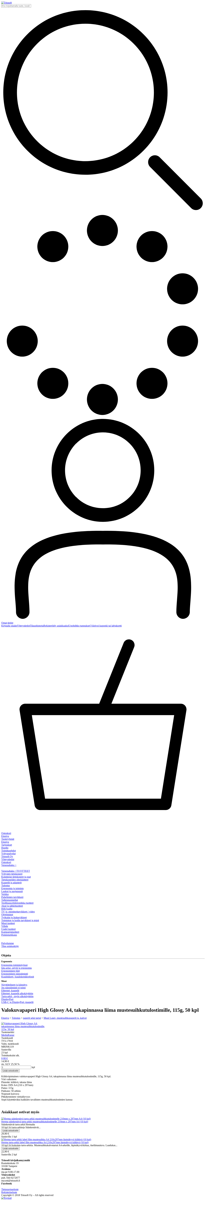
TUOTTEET (23, 871)
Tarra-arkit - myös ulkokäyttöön (17, 996)
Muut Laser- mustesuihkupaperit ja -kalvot (65, 1018)
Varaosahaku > (8, 865)
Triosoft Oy (7, 856)
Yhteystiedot (23, 625)
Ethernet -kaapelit (10, 990)
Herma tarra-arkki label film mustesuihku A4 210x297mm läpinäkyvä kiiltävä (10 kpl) (45, 1142)
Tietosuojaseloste (10, 1189)
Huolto (4, 847)
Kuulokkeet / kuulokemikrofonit (17, 976)
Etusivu (5, 836)
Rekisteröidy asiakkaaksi (56, 625)
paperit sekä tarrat (32, 1018)
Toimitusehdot (8, 850)
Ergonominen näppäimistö (14, 973)
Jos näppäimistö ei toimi (13, 987)
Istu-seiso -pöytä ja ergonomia (16, 968)
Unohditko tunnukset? (80, 625)
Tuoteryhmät (7, 839)
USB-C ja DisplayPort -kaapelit (17, 1002)
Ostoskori (6, 862)
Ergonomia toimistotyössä (14, 965)
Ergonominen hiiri (10, 970)
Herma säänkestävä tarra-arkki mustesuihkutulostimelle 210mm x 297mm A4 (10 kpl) (44, 1121)
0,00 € (4, 1058)
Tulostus (16, 1018)
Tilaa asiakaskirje (10, 946)
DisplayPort (7, 999)
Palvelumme (7, 943)
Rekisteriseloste (9, 1192)
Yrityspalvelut (8, 853)
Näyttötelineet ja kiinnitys (14, 984)
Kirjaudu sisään (9, 625)
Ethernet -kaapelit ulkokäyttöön (17, 993)
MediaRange (7, 1035)
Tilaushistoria (36, 625)
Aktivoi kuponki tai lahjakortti (106, 625)
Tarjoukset (6, 844)
